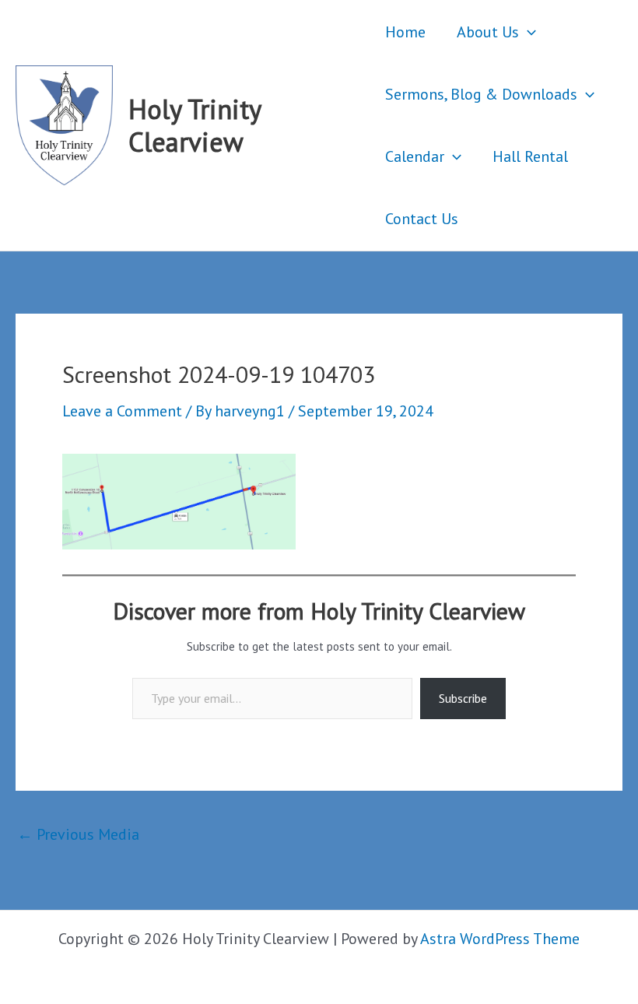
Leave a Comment (122, 411)
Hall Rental (530, 156)
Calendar (414, 156)
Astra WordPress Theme (500, 939)
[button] (527, 32)
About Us (488, 32)
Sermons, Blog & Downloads (481, 94)
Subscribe (463, 698)
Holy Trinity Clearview (194, 125)
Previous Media (78, 834)
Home (405, 32)
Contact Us (421, 219)
